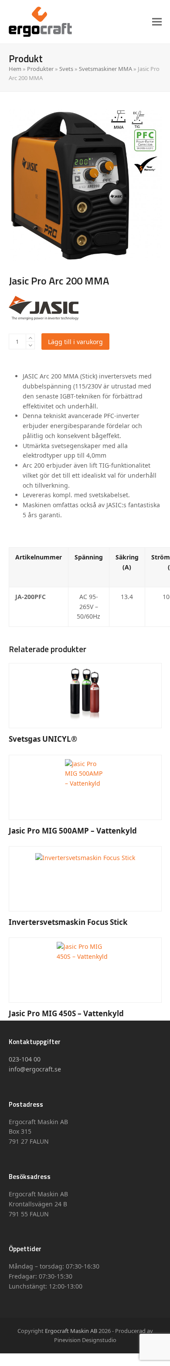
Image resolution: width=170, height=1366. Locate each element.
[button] (157, 21)
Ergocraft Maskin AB (71, 1331)
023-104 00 (25, 1059)
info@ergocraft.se (35, 1069)
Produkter (40, 69)
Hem (15, 69)
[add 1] (30, 338)
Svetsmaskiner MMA (105, 69)
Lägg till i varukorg (75, 342)
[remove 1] (30, 345)
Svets (66, 69)
